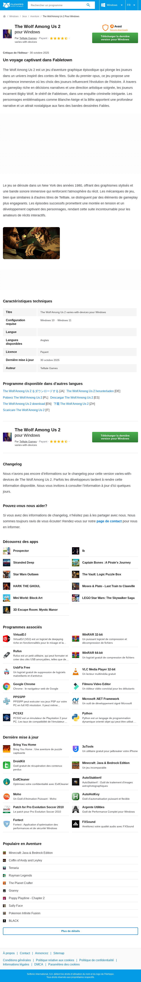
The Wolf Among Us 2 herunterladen (90, 391)
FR (129, 4)
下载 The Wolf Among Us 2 (71, 403)
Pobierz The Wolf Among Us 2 (22, 397)
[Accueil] (4, 16)
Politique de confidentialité (96, 960)
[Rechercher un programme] (88, 5)
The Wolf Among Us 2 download (24, 403)
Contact (25, 953)
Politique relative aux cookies (55, 960)
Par (26, 38)
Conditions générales (17, 960)
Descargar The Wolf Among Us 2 (71, 397)
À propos (9, 953)
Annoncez (41, 953)
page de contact (109, 521)
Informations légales (16, 964)
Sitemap (58, 953)
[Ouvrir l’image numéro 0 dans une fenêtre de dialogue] (31, 243)
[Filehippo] (13, 5)
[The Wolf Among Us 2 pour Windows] (7, 33)
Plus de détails (70, 931)
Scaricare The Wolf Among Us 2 (24, 410)
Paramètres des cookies (64, 964)
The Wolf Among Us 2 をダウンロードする (31, 391)
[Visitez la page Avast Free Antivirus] (115, 27)
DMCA (38, 964)
